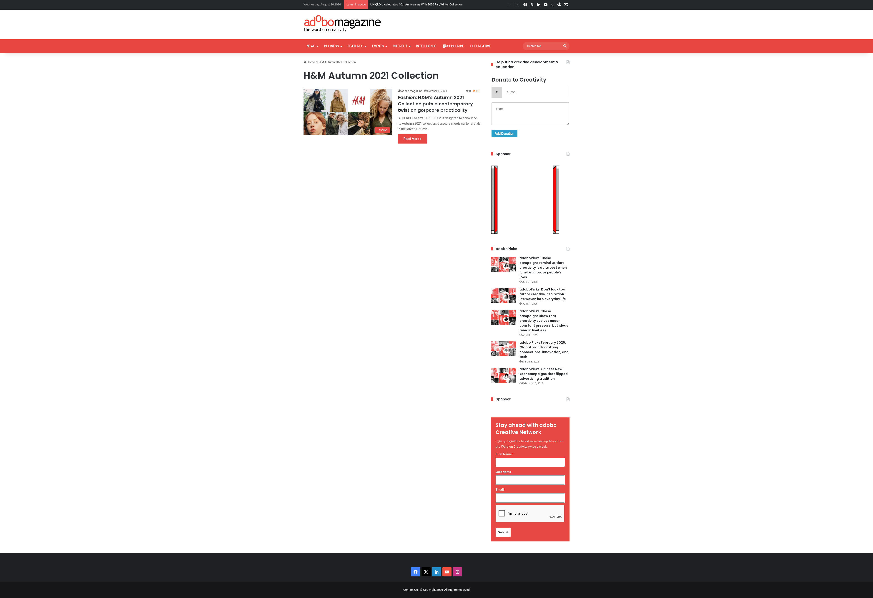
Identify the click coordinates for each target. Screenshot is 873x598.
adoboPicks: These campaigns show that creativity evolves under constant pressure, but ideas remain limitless (543, 320)
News (311, 46)
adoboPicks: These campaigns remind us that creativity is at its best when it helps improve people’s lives (543, 267)
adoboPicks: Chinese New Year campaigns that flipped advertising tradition (543, 374)
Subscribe (455, 46)
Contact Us (410, 589)
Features (355, 46)
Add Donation (504, 133)
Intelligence (426, 46)
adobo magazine (411, 91)
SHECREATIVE (480, 46)
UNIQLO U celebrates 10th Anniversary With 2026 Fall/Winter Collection (416, 4)
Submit (503, 532)
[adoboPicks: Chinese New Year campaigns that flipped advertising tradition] (503, 375)
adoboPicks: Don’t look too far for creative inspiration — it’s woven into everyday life (543, 294)
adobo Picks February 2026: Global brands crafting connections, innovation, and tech (544, 349)
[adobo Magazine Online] (343, 23)
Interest (400, 46)
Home (310, 62)
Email (501, 489)
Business (331, 46)
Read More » (412, 139)
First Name (505, 454)
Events (378, 46)
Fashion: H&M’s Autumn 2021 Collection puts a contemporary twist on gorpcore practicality (435, 103)
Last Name (504, 472)
